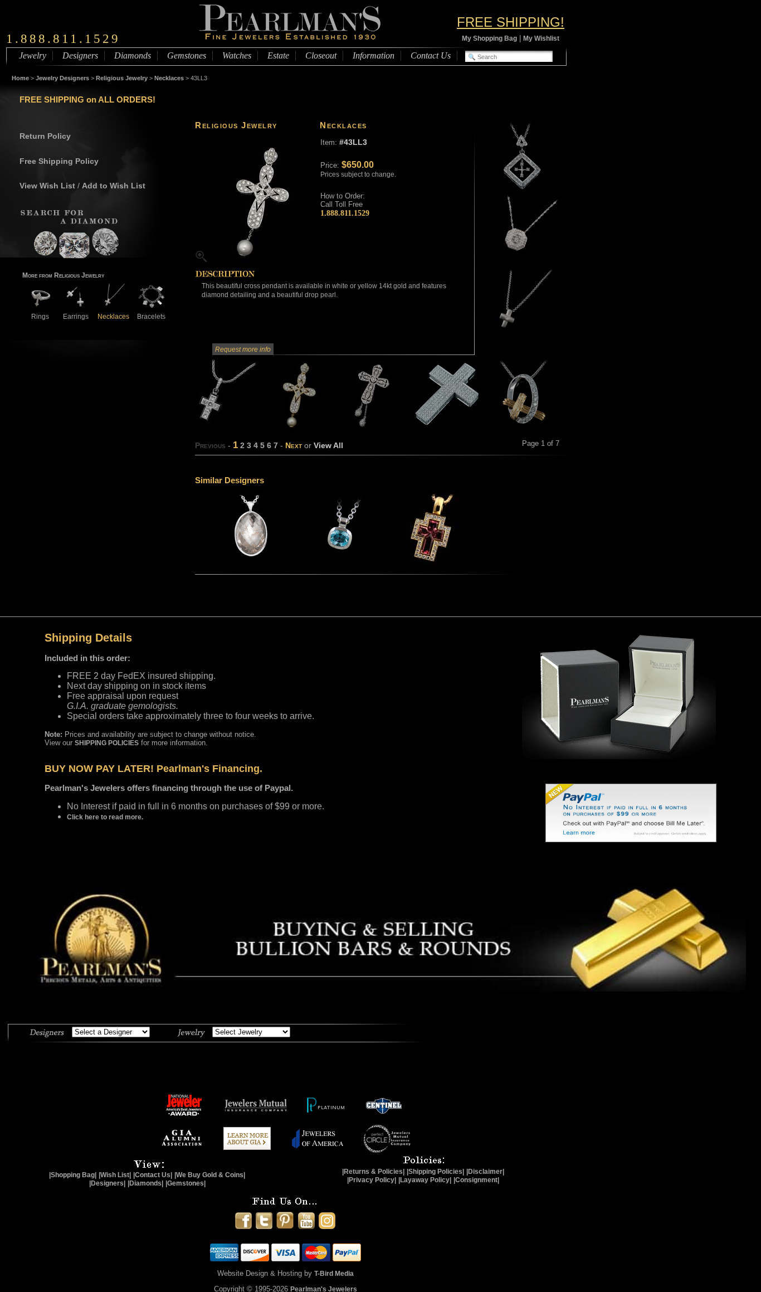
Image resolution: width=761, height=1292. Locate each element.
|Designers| (107, 1183)
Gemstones (186, 55)
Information (373, 55)
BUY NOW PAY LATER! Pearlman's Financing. (153, 768)
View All (328, 445)
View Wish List (47, 185)
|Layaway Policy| (424, 1180)
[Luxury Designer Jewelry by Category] (191, 1031)
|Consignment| (476, 1180)
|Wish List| (115, 1175)
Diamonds (132, 55)
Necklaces (169, 78)
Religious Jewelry (122, 78)
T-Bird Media (334, 1274)
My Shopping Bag (489, 38)
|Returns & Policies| (373, 1172)
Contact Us (431, 55)
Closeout (320, 55)
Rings (40, 316)
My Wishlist (541, 38)
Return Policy (45, 136)
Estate (278, 55)
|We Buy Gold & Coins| (209, 1175)
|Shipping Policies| (435, 1172)
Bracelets (151, 316)
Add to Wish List (113, 185)
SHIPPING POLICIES (107, 743)
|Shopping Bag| (72, 1175)
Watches (236, 55)
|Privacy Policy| (371, 1180)
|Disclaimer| (485, 1172)
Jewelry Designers (62, 78)
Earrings (76, 316)
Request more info (243, 349)
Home (20, 78)
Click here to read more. (105, 817)
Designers (80, 55)
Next (293, 445)
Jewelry (32, 55)
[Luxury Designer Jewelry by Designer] (47, 1031)
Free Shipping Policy (59, 161)
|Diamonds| (145, 1183)
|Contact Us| (152, 1175)
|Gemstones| (185, 1183)
